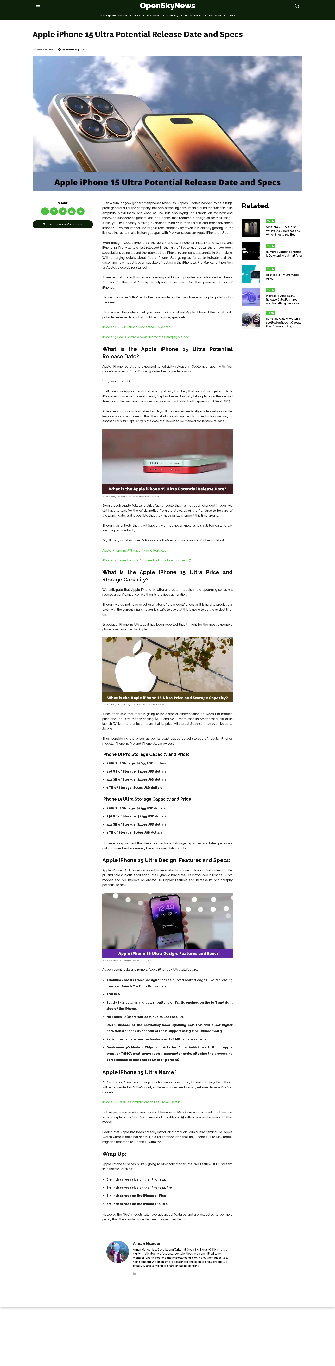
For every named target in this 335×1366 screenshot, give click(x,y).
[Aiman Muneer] (117, 1258)
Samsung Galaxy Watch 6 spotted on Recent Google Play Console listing (283, 322)
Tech (270, 221)
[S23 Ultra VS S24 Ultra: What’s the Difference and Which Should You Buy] (251, 228)
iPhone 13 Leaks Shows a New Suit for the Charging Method (145, 337)
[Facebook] (45, 211)
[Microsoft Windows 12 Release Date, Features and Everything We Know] (251, 297)
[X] (54, 211)
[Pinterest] (63, 211)
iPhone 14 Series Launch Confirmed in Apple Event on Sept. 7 (146, 560)
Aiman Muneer (45, 49)
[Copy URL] (81, 211)
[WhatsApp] (72, 211)
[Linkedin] (134, 1272)
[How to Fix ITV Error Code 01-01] (251, 274)
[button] (272, 5)
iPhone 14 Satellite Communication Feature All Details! (141, 1102)
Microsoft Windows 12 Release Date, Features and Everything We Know (282, 299)
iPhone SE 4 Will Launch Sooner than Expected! (137, 327)
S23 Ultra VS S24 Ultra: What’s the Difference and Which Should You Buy (283, 230)
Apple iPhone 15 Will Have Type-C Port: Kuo (134, 550)
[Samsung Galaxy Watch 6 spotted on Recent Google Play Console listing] (251, 320)
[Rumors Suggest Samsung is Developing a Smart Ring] (251, 251)
